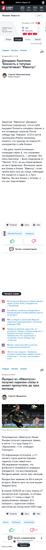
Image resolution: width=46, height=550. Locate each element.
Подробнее (26, 542)
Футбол (15, 50)
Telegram (13, 225)
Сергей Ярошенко (17, 396)
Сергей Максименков (19, 74)
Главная (5, 50)
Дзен (27, 225)
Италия (23, 50)
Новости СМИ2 (7, 547)
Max (38, 225)
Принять (23, 545)
